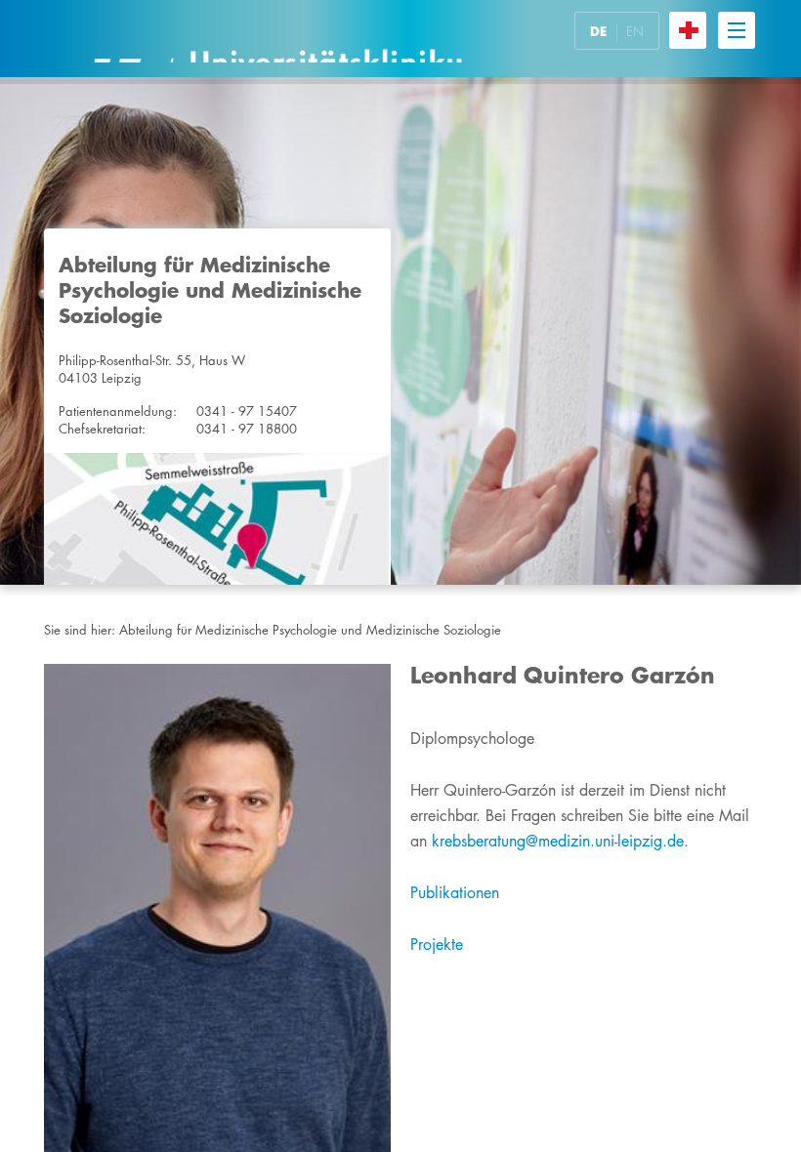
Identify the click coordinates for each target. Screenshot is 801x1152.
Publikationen (454, 893)
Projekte (436, 944)
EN (635, 31)
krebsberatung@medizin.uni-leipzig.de (558, 841)
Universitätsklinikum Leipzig (277, 38)
